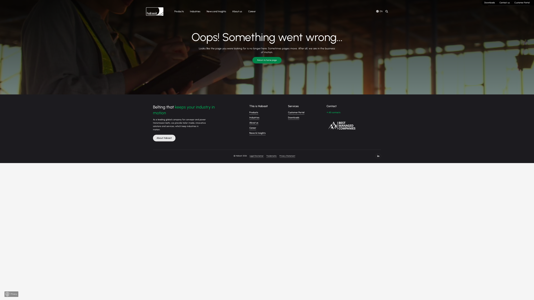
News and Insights (216, 11)
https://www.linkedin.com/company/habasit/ (378, 156)
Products (179, 11)
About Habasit (164, 138)
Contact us (505, 2)
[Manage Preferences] (14, 295)
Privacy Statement (287, 156)
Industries (195, 11)
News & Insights (257, 133)
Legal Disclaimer (257, 156)
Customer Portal (522, 2)
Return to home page (267, 60)
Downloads (489, 2)
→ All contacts (333, 112)
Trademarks (271, 156)
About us (237, 11)
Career (252, 11)
